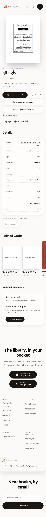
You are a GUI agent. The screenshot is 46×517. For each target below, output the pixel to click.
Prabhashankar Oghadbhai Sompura (30, 144)
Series (5, 425)
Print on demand (32, 443)
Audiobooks (30, 404)
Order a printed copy (24, 102)
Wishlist (38, 94)
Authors (6, 415)
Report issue (10, 223)
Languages (7, 410)
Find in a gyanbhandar (22, 109)
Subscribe (23, 505)
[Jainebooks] (11, 6)
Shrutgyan (29, 438)
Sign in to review (15, 319)
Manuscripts (30, 413)
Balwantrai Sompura (32, 150)
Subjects (6, 420)
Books (38, 156)
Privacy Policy (8, 436)
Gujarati (37, 162)
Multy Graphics (31, 465)
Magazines (30, 409)
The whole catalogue (7, 405)
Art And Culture (34, 179)
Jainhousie (29, 448)
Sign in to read (17, 94)
